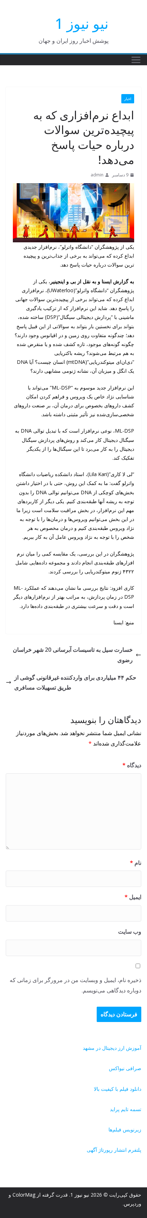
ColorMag (23, 1194)
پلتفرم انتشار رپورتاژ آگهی (114, 1149)
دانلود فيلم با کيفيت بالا (117, 1088)
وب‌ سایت (129, 931)
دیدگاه (131, 765)
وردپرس (132, 1203)
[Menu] (136, 60)
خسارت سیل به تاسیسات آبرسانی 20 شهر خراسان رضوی (73, 655)
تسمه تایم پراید (125, 1109)
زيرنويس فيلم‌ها (124, 1129)
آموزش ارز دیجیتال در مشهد (112, 1047)
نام (135, 863)
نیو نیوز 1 (81, 23)
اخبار (127, 98)
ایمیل (133, 897)
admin (97, 175)
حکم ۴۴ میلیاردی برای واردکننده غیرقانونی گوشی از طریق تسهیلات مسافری (75, 682)
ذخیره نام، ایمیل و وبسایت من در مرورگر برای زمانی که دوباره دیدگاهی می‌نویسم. (75, 985)
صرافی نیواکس (125, 1068)
